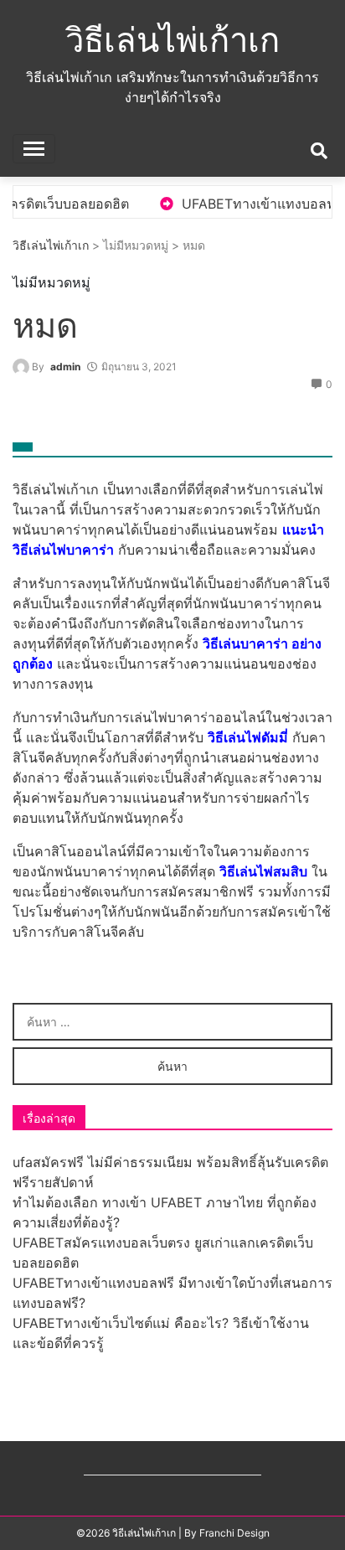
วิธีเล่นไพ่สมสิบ (263, 871)
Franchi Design (234, 1533)
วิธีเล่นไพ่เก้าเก (172, 39)
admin (65, 366)
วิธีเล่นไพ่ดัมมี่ (248, 737)
